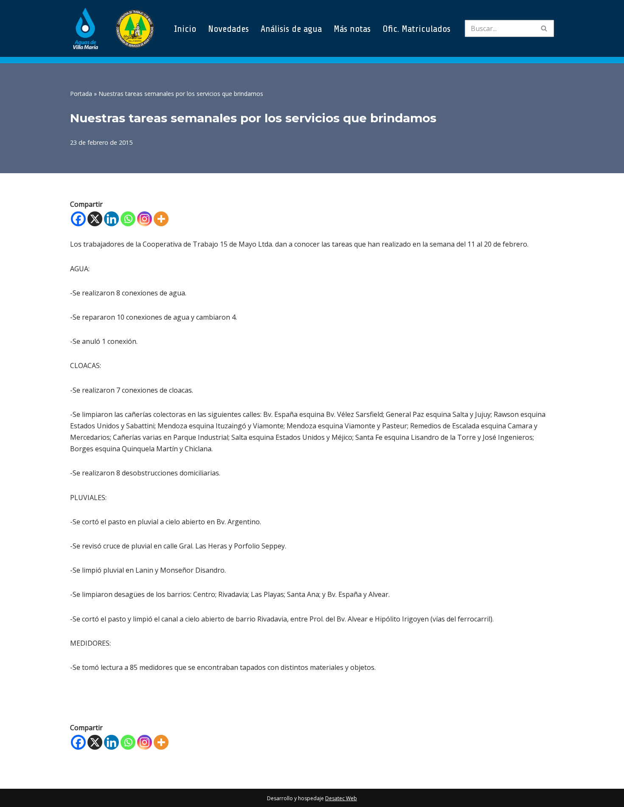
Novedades (228, 28)
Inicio (185, 28)
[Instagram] (144, 218)
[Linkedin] (111, 218)
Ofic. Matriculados (416, 28)
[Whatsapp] (128, 218)
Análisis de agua (291, 28)
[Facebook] (78, 218)
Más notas (352, 28)
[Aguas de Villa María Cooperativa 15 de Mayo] (112, 28)
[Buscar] (544, 28)
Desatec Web (341, 798)
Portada (81, 94)
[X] (94, 218)
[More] (161, 218)
